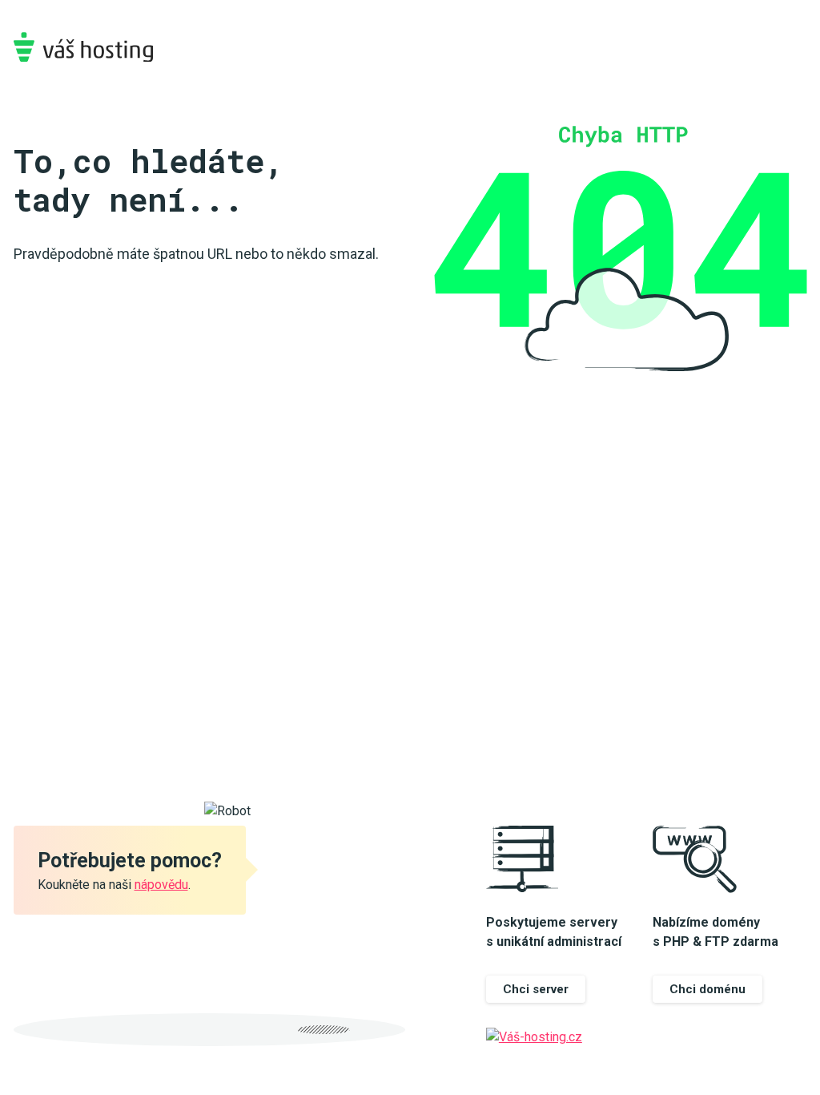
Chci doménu (707, 989)
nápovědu (161, 884)
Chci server (536, 989)
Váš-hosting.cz (83, 47)
